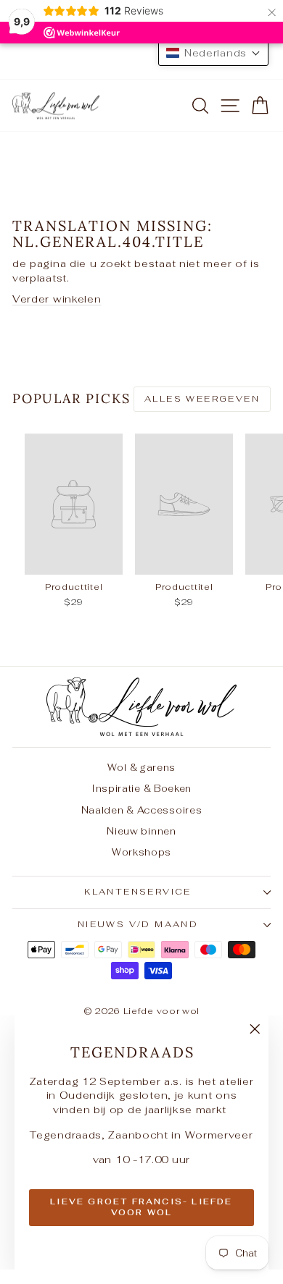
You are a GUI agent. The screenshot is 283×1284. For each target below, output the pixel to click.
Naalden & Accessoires (141, 810)
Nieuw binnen (141, 831)
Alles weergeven (202, 399)
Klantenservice (138, 891)
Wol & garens (141, 767)
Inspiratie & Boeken (141, 788)
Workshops (141, 852)
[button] (213, 53)
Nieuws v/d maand (138, 924)
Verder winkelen (57, 298)
